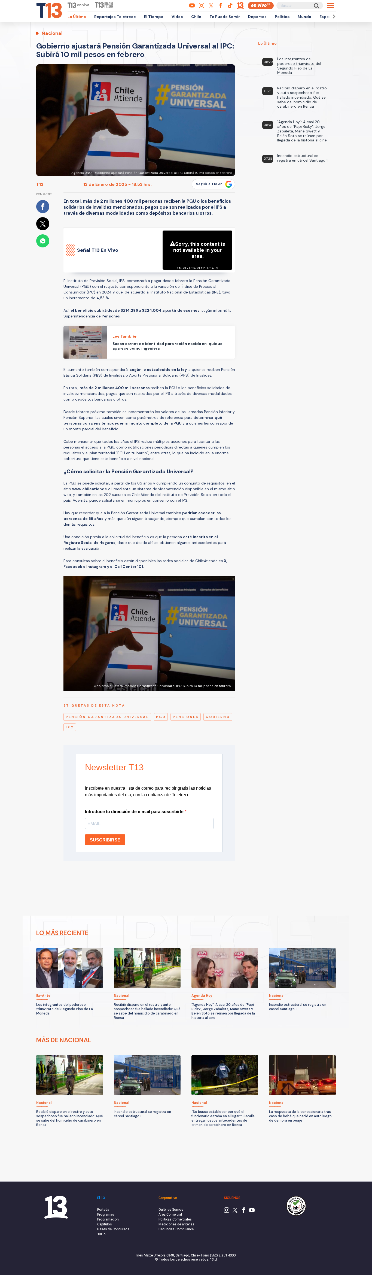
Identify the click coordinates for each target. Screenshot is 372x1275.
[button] (333, 16)
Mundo (304, 16)
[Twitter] (235, 1212)
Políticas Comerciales (175, 1219)
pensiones (186, 717)
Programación (108, 1219)
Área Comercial (170, 1214)
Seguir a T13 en (209, 184)
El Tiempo (153, 16)
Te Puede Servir (224, 16)
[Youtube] (252, 1212)
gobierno (218, 717)
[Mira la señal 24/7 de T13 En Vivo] (261, 5)
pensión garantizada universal (107, 717)
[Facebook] (243, 1212)
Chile (196, 16)
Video (177, 16)
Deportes (257, 16)
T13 (39, 184)
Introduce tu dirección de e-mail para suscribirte (135, 811)
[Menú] (331, 5)
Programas (105, 1214)
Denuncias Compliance (176, 1229)
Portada (103, 1209)
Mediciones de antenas (176, 1224)
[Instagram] (226, 1212)
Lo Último (77, 16)
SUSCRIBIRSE (105, 840)
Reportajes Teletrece (115, 16)
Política (282, 16)
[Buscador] (316, 5)
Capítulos (104, 1224)
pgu (161, 717)
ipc (70, 727)
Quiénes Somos (170, 1209)
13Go (101, 1234)
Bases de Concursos (113, 1229)
